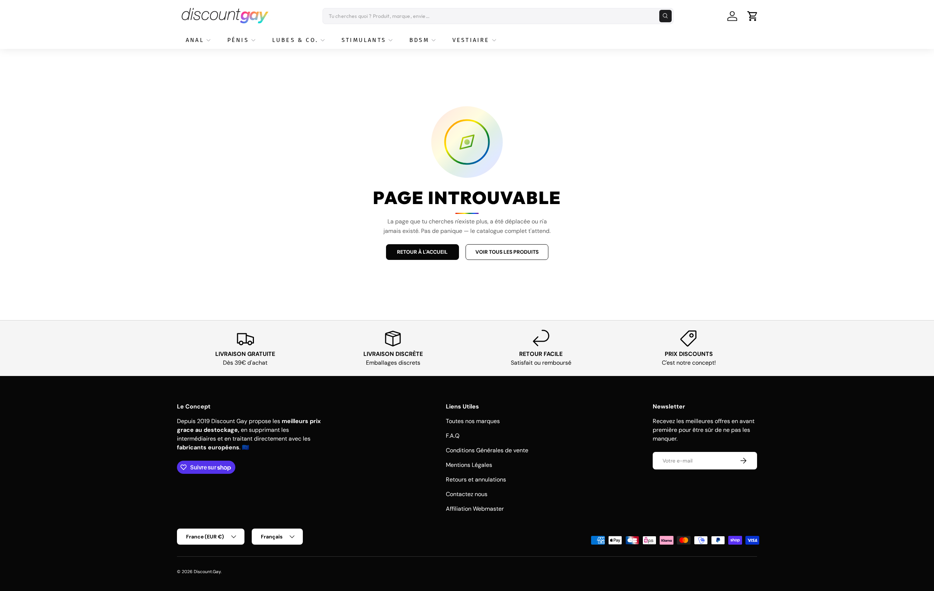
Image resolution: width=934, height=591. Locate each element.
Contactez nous (466, 494)
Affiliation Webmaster (475, 509)
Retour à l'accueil (422, 252)
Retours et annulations (476, 479)
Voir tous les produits (507, 252)
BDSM (419, 40)
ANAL (195, 40)
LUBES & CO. (295, 40)
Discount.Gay (207, 572)
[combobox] (498, 16)
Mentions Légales (469, 465)
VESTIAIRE (471, 40)
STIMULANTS (363, 40)
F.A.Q (452, 436)
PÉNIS (238, 40)
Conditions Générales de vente (487, 450)
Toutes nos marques (473, 421)
